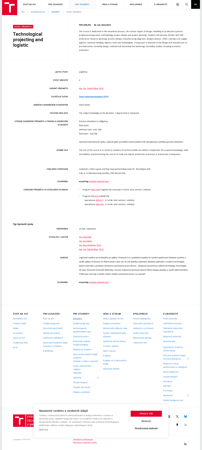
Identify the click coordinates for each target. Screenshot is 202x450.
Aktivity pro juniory (51, 333)
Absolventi (171, 395)
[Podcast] (177, 424)
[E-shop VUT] (185, 424)
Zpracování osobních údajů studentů (85, 356)
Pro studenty (82, 4)
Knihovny (80, 377)
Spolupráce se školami (143, 328)
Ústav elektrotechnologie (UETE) (94, 96)
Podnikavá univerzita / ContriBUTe (173, 330)
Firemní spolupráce (142, 318)
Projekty (106, 355)
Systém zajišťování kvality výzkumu (114, 335)
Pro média (168, 390)
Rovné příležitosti (171, 372)
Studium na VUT (38, 12)
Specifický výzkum (111, 368)
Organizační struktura (173, 347)
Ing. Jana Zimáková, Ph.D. (90, 245)
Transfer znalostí (110, 346)
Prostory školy (19, 323)
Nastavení (146, 421)
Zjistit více (43, 429)
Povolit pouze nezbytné (146, 428)
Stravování (18, 333)
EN (195, 4)
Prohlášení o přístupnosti (83, 439)
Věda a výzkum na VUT (113, 318)
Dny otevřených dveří (53, 328)
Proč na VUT (48, 318)
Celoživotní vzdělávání (53, 338)
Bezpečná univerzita (172, 336)
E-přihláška (48, 351)
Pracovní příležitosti (175, 359)
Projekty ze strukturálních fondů (114, 362)
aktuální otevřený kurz (99, 181)
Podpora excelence (112, 323)
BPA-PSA (100, 204)
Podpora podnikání (81, 392)
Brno (15, 347)
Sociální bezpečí (80, 382)
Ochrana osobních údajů (174, 355)
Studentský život (20, 342)
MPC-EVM (95, 189)
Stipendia (77, 373)
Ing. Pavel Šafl (85, 237)
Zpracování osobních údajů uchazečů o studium (55, 344)
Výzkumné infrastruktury (114, 341)
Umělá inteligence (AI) (173, 400)
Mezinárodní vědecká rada (115, 328)
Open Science (109, 351)
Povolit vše (146, 414)
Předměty (56, 12)
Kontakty (167, 386)
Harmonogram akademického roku (82, 330)
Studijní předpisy (80, 344)
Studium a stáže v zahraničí (85, 361)
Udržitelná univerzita (172, 323)
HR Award (167, 381)
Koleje (16, 328)
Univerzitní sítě (139, 342)
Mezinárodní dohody (142, 338)
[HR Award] (185, 443)
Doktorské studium (82, 341)
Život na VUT (29, 4)
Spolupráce (136, 4)
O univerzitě (160, 4)
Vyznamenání (169, 341)
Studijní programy (51, 323)
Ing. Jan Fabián (85, 241)
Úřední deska (169, 350)
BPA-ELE (95, 196)
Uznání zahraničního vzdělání (82, 368)
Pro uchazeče (55, 4)
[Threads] (169, 416)
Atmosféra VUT (20, 318)
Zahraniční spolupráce (143, 323)
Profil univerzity (170, 318)
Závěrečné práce (81, 336)
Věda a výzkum (110, 4)
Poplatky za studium (82, 349)
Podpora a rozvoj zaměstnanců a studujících (175, 365)
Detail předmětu (74, 12)
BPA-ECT (100, 200)
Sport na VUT (19, 338)
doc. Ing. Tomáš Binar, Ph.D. (91, 88)
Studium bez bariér (82, 387)
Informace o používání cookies (85, 442)
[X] (177, 416)
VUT (23, 12)
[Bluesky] (185, 416)
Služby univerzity (140, 333)
